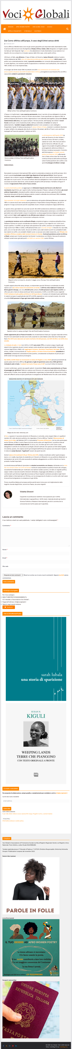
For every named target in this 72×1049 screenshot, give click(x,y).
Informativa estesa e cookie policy (13, 821)
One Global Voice (38, 27)
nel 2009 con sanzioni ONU (35, 238)
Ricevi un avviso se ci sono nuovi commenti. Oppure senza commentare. (35, 576)
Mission (10, 27)
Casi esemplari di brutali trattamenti (15, 200)
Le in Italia (12, 345)
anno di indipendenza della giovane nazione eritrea (37, 59)
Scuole (49, 27)
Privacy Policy (6, 818)
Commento (6, 525)
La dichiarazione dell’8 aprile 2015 (52, 135)
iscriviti (61, 575)
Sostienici (10, 607)
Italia (6, 436)
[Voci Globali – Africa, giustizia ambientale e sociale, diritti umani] (36, 6)
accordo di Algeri (46, 228)
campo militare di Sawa (39, 127)
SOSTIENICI (37, 31)
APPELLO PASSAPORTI (14, 31)
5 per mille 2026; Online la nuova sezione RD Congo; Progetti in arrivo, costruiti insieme (27, 813)
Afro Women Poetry (23, 27)
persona (26, 51)
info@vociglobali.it (61, 793)
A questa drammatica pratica (13, 188)
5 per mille (28, 31)
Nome (5, 549)
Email (4, 558)
